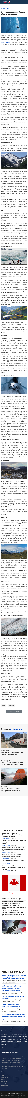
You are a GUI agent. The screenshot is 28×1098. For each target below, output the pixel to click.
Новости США (6, 838)
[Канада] (14, 883)
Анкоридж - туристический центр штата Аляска (12, 753)
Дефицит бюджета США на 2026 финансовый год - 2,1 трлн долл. (11, 855)
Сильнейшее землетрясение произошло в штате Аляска (12, 763)
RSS (3, 1048)
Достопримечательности (8, 1097)
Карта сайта (23, 1095)
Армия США (4, 1081)
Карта (18, 1097)
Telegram (17, 1048)
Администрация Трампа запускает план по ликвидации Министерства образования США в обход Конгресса (14, 976)
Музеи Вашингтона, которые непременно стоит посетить (11, 904)
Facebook (9, 1048)
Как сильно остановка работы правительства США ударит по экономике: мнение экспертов (11, 1006)
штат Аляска (5, 42)
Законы (3, 1079)
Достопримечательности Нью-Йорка (13, 901)
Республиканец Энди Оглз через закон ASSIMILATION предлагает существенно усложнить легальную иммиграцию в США (13, 1017)
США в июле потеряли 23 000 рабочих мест (13, 861)
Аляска (3, 705)
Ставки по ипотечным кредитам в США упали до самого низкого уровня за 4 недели (14, 842)
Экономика (4, 1085)
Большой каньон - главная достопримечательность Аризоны (12, 911)
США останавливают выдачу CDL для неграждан (13, 997)
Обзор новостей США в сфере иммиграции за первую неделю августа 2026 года (14, 867)
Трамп (2, 1075)
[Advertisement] (14, 811)
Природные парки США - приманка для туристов (14, 907)
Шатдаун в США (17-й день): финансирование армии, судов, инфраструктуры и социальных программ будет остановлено (11, 987)
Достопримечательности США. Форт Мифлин (13, 915)
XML (18, 1095)
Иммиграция (4, 1077)
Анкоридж (11, 705)
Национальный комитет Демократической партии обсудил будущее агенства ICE (12, 834)
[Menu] (24, 2)
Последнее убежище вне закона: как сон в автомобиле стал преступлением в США (14, 849)
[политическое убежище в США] (14, 927)
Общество (4, 1083)
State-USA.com (7, 1034)
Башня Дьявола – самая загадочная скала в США (11, 790)
